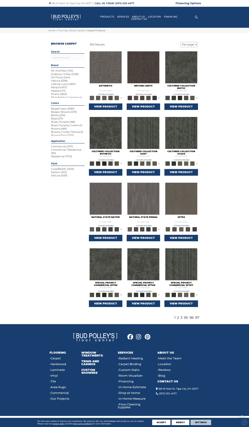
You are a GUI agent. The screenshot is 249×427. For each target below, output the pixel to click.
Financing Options (188, 3)
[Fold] (142, 163)
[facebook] (131, 337)
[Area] (143, 67)
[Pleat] (148, 163)
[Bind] (143, 133)
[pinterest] (148, 337)
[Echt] (98, 98)
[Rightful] (188, 229)
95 (186, 318)
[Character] (174, 98)
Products (107, 17)
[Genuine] (104, 98)
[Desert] (136, 98)
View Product (105, 106)
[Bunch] (136, 163)
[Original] (116, 229)
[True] (195, 229)
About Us (138, 17)
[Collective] (180, 98)
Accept (161, 422)
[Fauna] (148, 98)
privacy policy (58, 424)
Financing (171, 17)
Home (51, 30)
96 (191, 318)
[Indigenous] (104, 229)
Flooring (62, 30)
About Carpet (77, 30)
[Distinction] (192, 98)
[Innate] (110, 229)
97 (197, 318)
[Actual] (106, 67)
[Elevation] (142, 98)
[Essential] (98, 229)
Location (154, 17)
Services (123, 17)
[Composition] (186, 98)
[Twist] (154, 163)
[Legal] (110, 98)
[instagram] (139, 337)
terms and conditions (82, 424)
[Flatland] (154, 98)
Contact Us (139, 19)
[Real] (116, 98)
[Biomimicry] (181, 67)
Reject (180, 422)
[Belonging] (106, 198)
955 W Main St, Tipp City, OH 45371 (72, 3)
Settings (201, 422)
